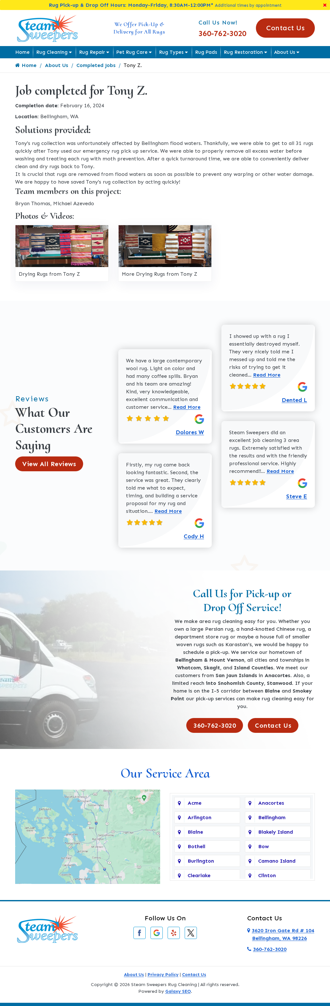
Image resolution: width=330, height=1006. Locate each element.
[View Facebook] (139, 932)
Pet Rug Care (132, 52)
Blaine (195, 832)
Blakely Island (275, 832)
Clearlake (199, 875)
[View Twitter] (191, 932)
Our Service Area (165, 773)
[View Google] (156, 932)
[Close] (325, 5)
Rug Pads (206, 52)
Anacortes (271, 803)
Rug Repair (92, 52)
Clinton (267, 875)
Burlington (201, 861)
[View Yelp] (174, 932)
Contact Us (285, 28)
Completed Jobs (95, 65)
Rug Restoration (243, 52)
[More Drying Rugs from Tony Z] (165, 246)
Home (22, 52)
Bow (263, 846)
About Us (284, 52)
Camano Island (277, 861)
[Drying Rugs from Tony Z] (61, 246)
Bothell (196, 846)
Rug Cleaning (52, 52)
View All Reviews (49, 464)
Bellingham (272, 817)
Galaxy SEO (178, 991)
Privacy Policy (163, 974)
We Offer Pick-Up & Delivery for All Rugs (139, 28)
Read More (186, 407)
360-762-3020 (222, 33)
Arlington (199, 817)
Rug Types (171, 52)
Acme (194, 803)
